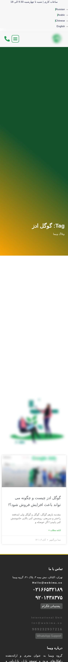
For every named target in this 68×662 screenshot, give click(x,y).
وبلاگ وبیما (59, 233)
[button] (15, 39)
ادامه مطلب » (54, 530)
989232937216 (47, 629)
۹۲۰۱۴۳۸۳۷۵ (49, 597)
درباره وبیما (54, 648)
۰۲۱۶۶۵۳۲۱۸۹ (48, 589)
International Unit (46, 617)
